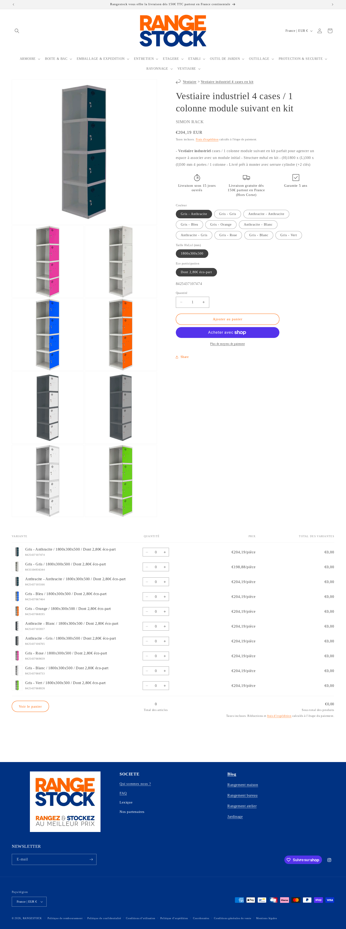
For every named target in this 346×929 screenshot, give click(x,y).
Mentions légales (266, 918)
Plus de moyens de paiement (227, 343)
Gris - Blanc (258, 235)
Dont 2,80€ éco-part (196, 272)
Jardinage (235, 817)
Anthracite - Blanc (258, 224)
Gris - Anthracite (194, 214)
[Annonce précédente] (13, 4)
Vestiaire (190, 82)
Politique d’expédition (174, 918)
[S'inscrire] (91, 859)
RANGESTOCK (32, 918)
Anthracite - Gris (194, 235)
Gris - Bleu (189, 224)
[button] (17, 31)
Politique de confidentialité (104, 918)
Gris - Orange (221, 224)
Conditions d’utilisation (140, 918)
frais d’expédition (279, 716)
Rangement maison (242, 785)
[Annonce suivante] (332, 4)
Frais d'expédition (207, 139)
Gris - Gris (227, 214)
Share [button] (185, 357)
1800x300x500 (192, 253)
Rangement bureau (242, 795)
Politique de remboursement (65, 918)
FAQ (123, 793)
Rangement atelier (242, 806)
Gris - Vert (288, 235)
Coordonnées (201, 918)
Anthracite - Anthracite (266, 214)
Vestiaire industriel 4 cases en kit (227, 82)
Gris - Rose (228, 235)
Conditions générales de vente (232, 918)
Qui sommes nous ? (135, 784)
